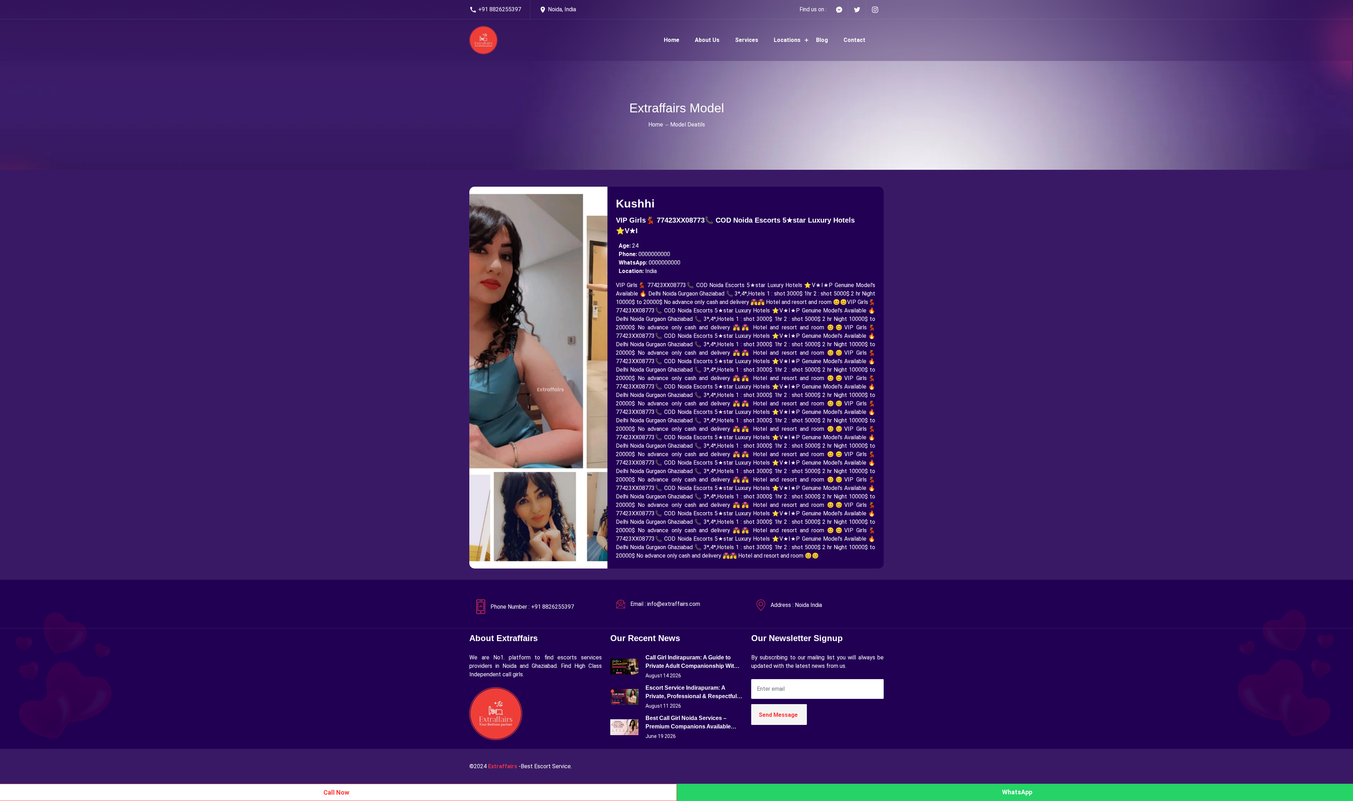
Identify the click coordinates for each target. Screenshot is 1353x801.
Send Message (778, 715)
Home (671, 40)
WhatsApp (1017, 792)
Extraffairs (502, 766)
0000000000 (654, 254)
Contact (854, 40)
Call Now (336, 792)
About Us (707, 40)
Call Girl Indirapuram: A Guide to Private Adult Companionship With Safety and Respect (691, 662)
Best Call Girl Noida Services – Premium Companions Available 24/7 (688, 723)
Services (746, 40)
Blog (822, 40)
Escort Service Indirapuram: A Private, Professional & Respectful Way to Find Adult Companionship (691, 693)
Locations (787, 40)
